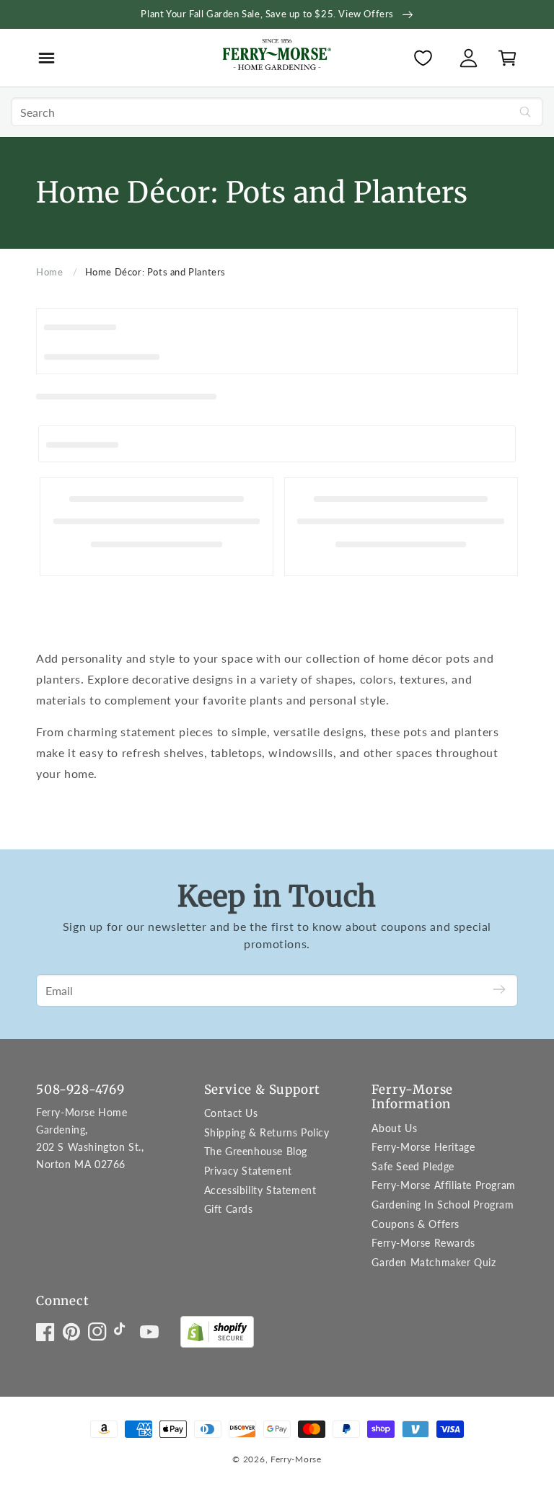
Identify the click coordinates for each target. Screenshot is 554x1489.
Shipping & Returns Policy (267, 1132)
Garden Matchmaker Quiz (433, 1262)
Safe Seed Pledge (412, 1166)
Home (49, 272)
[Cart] (503, 58)
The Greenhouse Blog (255, 1151)
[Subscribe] (499, 990)
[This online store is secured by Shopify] (217, 1335)
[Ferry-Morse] (277, 57)
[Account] (468, 58)
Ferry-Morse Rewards (423, 1243)
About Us (394, 1128)
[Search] (525, 111)
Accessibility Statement (260, 1190)
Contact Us (231, 1113)
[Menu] (46, 58)
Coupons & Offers (415, 1224)
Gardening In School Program (442, 1204)
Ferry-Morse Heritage (423, 1147)
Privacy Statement (248, 1171)
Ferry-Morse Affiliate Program (443, 1185)
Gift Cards (228, 1209)
